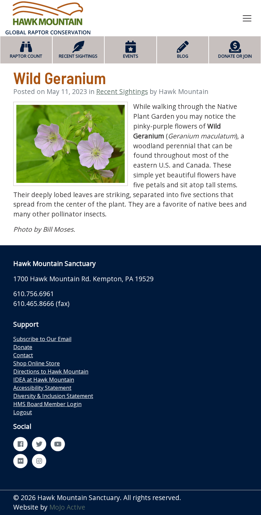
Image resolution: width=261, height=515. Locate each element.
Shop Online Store (36, 363)
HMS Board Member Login (47, 404)
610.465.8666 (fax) (41, 303)
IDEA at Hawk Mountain (43, 379)
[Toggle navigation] (247, 17)
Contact (23, 355)
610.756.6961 (33, 293)
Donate (22, 347)
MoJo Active (67, 507)
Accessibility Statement (42, 388)
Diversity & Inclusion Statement (53, 396)
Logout (22, 412)
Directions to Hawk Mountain (50, 371)
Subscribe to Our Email (42, 339)
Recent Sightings (122, 91)
